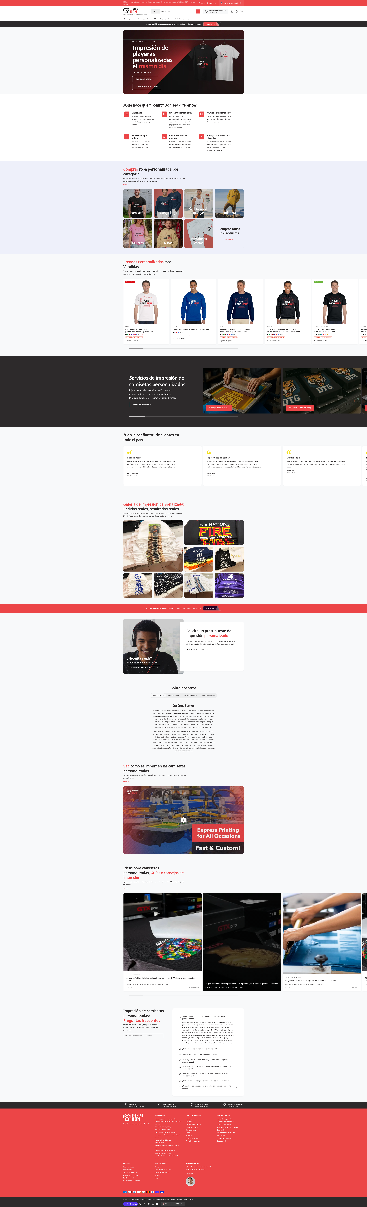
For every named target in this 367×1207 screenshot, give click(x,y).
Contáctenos (127, 1170)
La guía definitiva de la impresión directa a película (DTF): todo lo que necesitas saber (160, 979)
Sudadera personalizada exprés (165, 1132)
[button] (241, 11)
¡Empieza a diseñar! (141, 404)
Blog (156, 1178)
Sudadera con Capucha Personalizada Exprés (167, 1136)
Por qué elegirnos (190, 695)
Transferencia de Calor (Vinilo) (227, 1127)
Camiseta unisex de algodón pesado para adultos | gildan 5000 (139, 330)
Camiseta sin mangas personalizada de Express (168, 1123)
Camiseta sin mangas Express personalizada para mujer (165, 1152)
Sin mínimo (189, 1135)
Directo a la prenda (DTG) (300, 408)
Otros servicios (222, 1141)
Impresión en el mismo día (226, 1133)
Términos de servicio (130, 1172)
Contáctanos (190, 1173)
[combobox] (180, 11)
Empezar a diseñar (144, 79)
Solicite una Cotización (147, 87)
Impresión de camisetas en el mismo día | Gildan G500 (324, 330)
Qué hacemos (173, 695)
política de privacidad (130, 1175)
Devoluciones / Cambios (131, 1181)
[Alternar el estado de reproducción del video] (183, 820)
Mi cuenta (158, 1167)
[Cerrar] (364, 606)
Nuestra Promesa (208, 695)
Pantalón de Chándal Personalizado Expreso (167, 1157)
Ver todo (228, 239)
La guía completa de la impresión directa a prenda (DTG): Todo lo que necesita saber (241, 984)
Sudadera (189, 1122)
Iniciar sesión (213, 3)
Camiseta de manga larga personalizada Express (163, 1128)
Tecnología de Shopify (140, 1199)
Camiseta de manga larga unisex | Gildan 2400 (191, 329)
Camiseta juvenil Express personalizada (163, 1141)
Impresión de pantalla (218, 408)
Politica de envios (129, 1178)
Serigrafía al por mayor (224, 1138)
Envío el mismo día (192, 1138)
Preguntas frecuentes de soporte (143, 667)
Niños (188, 1133)
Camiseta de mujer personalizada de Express (167, 1146)
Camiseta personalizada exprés (165, 1119)
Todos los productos (193, 1141)
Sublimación (221, 1130)
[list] (183, 218)
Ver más (126, 185)
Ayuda (203, 3)
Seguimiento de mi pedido (163, 1170)
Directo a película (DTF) (225, 1124)
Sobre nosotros (128, 1167)
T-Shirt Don (131, 1199)
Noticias (157, 1175)
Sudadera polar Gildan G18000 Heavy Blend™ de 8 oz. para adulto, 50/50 (235, 330)
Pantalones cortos (192, 1127)
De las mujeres (191, 1130)
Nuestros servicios (144, 19)
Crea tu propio (129, 19)
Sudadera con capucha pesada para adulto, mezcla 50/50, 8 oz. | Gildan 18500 (283, 330)
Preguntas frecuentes (162, 1172)
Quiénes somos (158, 695)
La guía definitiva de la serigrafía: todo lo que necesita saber (311, 980)
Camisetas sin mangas (193, 1124)
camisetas (189, 1119)
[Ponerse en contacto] (236, 11)
